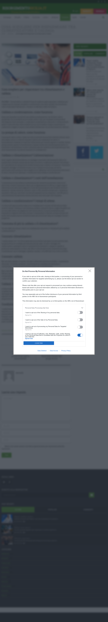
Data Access (54, 350)
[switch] (80, 312)
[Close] (90, 271)
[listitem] (54, 308)
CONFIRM (39, 343)
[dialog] (54, 311)
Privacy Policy (66, 350)
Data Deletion (42, 350)
